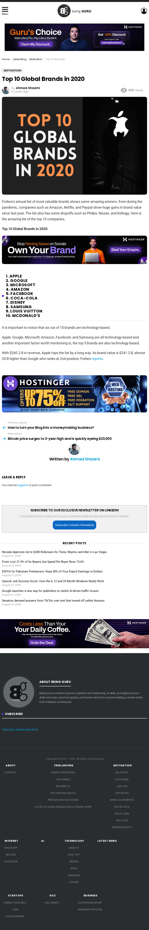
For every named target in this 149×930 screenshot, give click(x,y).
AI (42, 841)
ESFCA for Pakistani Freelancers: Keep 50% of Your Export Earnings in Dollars (52, 571)
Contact (10, 772)
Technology (74, 841)
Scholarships (15, 916)
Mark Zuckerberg (122, 800)
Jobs (15, 909)
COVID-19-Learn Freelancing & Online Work (63, 807)
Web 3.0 (74, 848)
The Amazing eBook (63, 793)
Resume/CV (63, 786)
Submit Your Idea (15, 903)
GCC (52, 895)
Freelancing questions (63, 800)
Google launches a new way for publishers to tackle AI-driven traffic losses (50, 591)
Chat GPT (74, 855)
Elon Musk (122, 779)
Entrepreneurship (90, 903)
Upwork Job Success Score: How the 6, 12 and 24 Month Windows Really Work (53, 581)
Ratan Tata (121, 807)
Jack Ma (121, 786)
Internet (11, 841)
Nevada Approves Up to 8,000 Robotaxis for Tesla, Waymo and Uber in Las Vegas (54, 552)
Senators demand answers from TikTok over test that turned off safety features (53, 600)
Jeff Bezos (122, 793)
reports (97, 359)
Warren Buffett (122, 827)
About (11, 765)
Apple (73, 868)
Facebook (11, 861)
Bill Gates (122, 772)
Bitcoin (11, 855)
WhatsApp (11, 848)
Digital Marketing (63, 772)
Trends (74, 861)
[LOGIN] (144, 11)
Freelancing (64, 765)
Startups (15, 895)
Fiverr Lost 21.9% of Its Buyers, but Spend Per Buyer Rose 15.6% (43, 561)
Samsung (74, 875)
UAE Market (63, 779)
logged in (22, 485)
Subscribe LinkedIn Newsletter (74, 525)
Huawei (74, 882)
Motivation (122, 765)
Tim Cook (122, 820)
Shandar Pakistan (90, 909)
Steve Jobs (122, 813)
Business (91, 895)
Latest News (107, 841)
